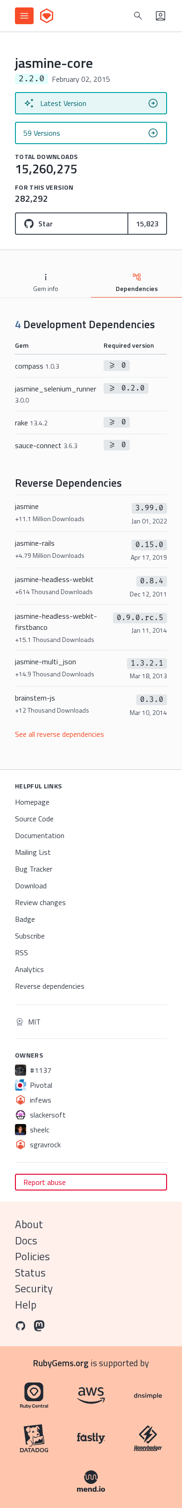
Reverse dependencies (49, 986)
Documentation (39, 835)
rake (31, 422)
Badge (25, 919)
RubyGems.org (61, 1362)
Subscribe (30, 935)
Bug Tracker (33, 868)
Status (30, 1272)
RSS (21, 952)
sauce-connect (46, 445)
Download (31, 885)
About (29, 1224)
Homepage (32, 801)
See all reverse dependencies (59, 734)
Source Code (34, 818)
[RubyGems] (46, 15)
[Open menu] (24, 15)
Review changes (40, 902)
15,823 (147, 223)
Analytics (29, 969)
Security (34, 1288)
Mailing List (33, 852)
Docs (26, 1240)
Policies (32, 1256)
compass (37, 365)
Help (25, 1304)
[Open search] (138, 15)
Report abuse (44, 1182)
